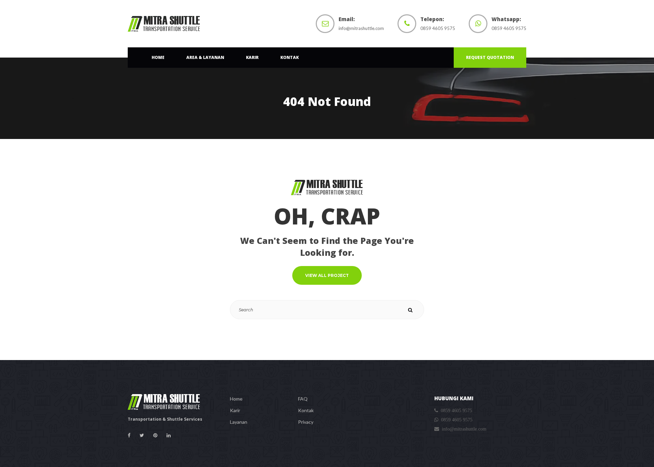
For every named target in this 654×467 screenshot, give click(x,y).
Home (236, 399)
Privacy (305, 422)
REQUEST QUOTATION (490, 57)
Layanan (238, 422)
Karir (235, 410)
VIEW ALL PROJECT (327, 275)
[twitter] (142, 435)
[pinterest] (155, 435)
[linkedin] (169, 435)
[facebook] (129, 435)
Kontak (306, 410)
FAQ (303, 399)
